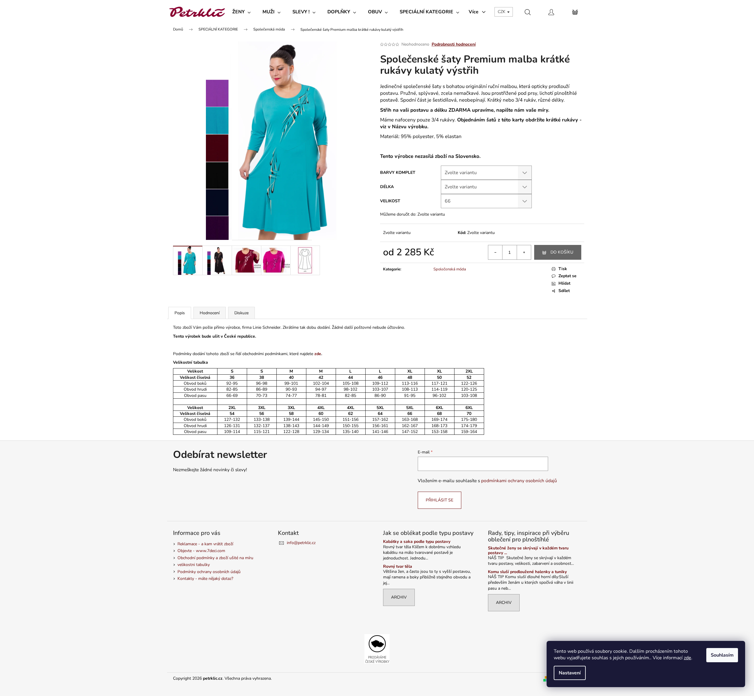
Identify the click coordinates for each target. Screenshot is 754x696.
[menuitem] (241, 12)
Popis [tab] (180, 313)
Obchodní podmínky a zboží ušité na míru (215, 558)
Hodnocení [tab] (210, 313)
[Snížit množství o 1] (495, 252)
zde (687, 658)
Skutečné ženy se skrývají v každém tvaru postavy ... (528, 550)
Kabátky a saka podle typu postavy (416, 541)
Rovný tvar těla (397, 566)
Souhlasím (722, 655)
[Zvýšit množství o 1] (524, 252)
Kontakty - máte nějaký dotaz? (205, 578)
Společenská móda (449, 269)
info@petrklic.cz (301, 543)
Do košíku (561, 252)
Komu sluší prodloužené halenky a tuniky (527, 572)
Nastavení (570, 673)
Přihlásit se (439, 500)
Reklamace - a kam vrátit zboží (205, 544)
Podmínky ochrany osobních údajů (209, 572)
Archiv (399, 597)
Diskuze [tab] (241, 313)
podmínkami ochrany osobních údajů (519, 480)
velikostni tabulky (193, 564)
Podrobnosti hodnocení (454, 44)
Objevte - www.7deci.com (201, 551)
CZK (502, 12)
